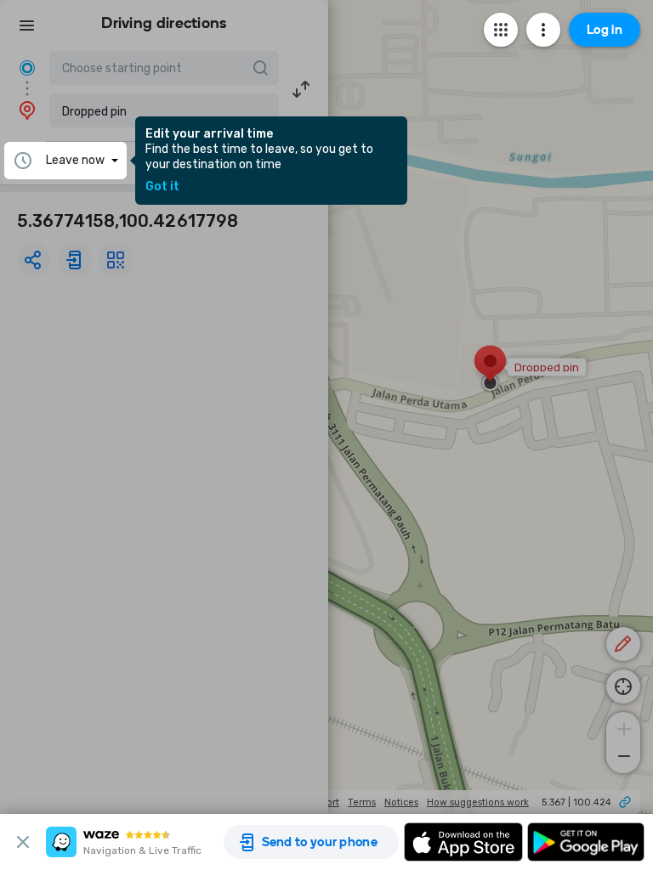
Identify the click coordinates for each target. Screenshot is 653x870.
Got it (162, 187)
